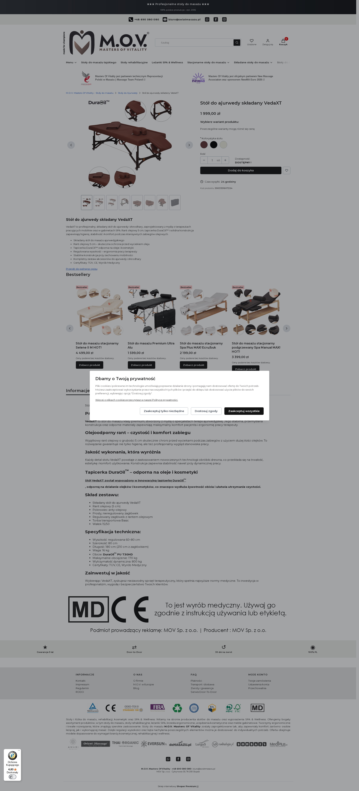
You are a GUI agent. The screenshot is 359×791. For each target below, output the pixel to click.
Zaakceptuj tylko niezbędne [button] (164, 411)
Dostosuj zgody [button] (206, 411)
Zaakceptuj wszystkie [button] (244, 411)
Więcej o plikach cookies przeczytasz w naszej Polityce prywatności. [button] (136, 399)
